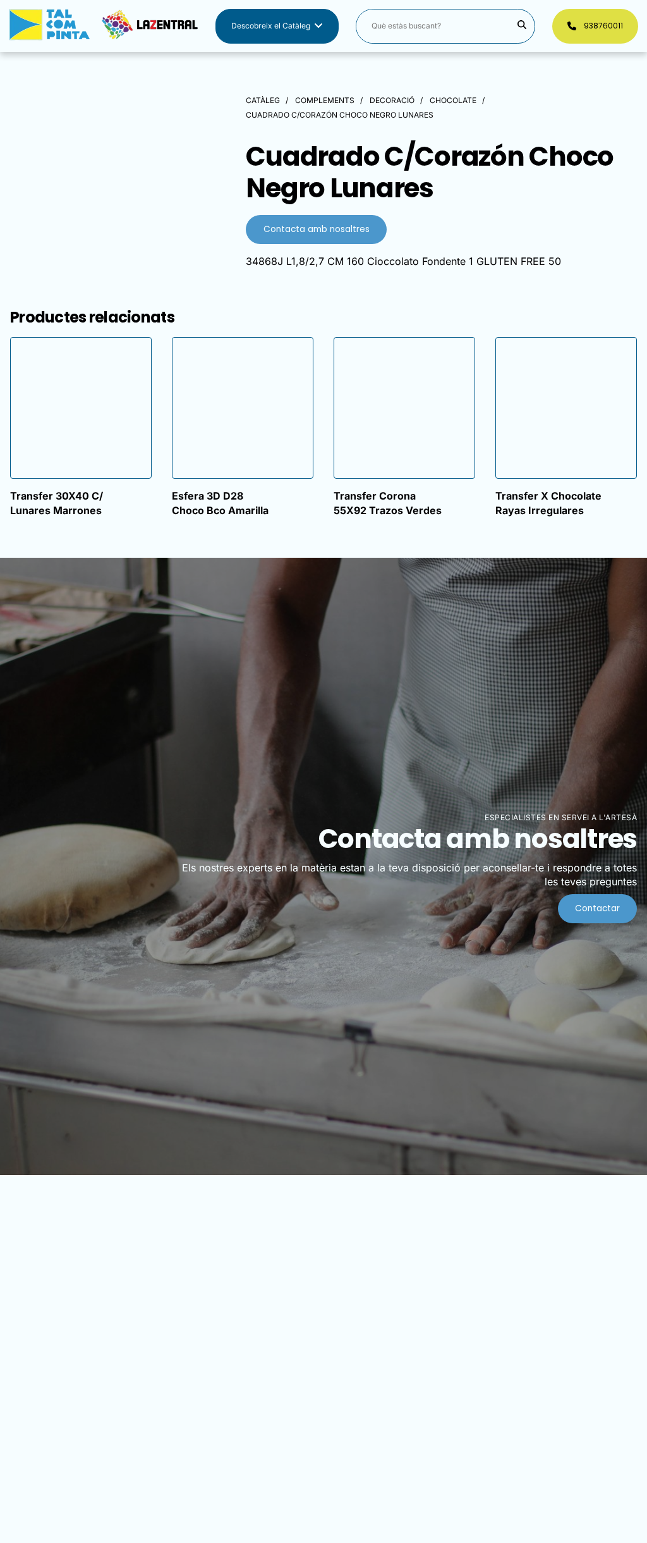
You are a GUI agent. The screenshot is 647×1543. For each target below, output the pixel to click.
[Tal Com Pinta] (103, 26)
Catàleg (263, 100)
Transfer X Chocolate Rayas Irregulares (548, 502)
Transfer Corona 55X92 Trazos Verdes (388, 502)
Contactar (597, 908)
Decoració (392, 100)
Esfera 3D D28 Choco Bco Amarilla (220, 502)
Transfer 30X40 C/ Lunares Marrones (56, 502)
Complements (324, 100)
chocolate (453, 100)
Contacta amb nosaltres (316, 229)
